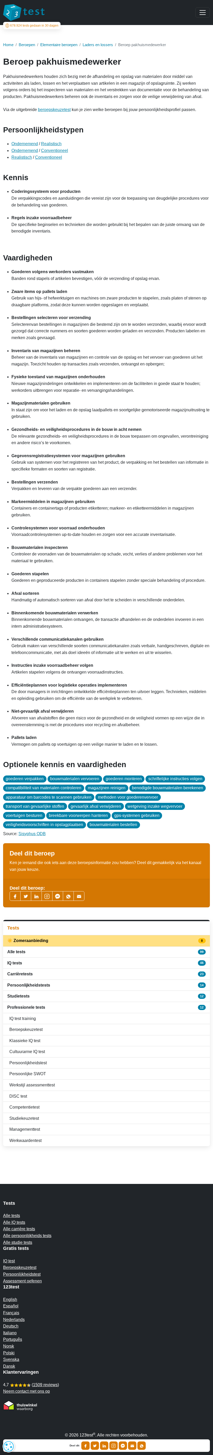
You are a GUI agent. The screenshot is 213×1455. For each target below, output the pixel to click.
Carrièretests (105, 974)
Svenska (11, 1359)
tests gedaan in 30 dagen (34, 25)
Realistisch (51, 144)
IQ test (9, 1261)
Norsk (8, 1346)
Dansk (9, 1366)
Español (10, 1306)
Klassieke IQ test (24, 1040)
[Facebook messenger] (57, 896)
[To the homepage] (24, 12)
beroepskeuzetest (54, 109)
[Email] (132, 1445)
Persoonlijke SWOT (27, 1074)
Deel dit (74, 1445)
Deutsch (10, 1326)
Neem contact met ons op (26, 1391)
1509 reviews (45, 1385)
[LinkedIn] (36, 896)
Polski (9, 1353)
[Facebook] (15, 896)
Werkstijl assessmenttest (32, 1085)
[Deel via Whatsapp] (141, 1445)
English (10, 1299)
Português (12, 1339)
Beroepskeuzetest (26, 1029)
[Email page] (79, 896)
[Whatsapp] (68, 896)
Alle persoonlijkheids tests (27, 1235)
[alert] (9, 1446)
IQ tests (105, 963)
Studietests (105, 996)
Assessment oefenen (22, 1281)
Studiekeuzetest (24, 1118)
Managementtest (24, 1129)
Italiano (10, 1333)
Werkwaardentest (25, 1140)
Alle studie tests (17, 1242)
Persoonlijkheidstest (28, 1063)
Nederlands (14, 1319)
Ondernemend (24, 144)
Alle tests (105, 952)
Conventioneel (54, 150)
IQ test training (22, 1018)
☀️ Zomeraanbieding (105, 940)
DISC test (18, 1096)
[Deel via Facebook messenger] (123, 1445)
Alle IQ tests (14, 1222)
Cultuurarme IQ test (27, 1051)
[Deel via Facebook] (85, 1445)
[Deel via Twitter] (95, 1445)
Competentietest (24, 1107)
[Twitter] (25, 896)
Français (11, 1313)
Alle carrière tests (19, 1229)
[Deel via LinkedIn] (104, 1445)
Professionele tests (105, 1007)
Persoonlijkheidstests (105, 985)
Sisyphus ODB (32, 834)
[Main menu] (202, 12)
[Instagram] (113, 1445)
